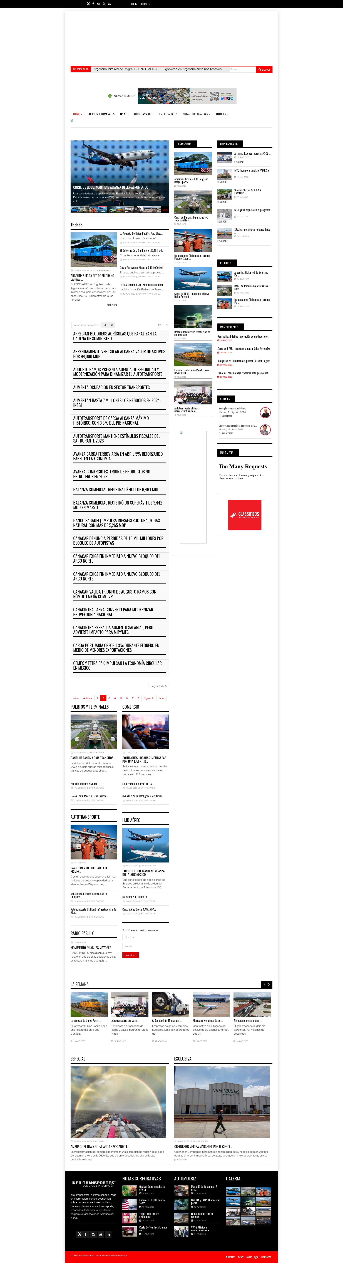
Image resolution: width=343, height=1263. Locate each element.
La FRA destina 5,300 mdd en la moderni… (142, 285)
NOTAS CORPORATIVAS (196, 114)
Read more (112, 305)
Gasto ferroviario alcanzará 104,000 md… (142, 267)
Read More (239, 163)
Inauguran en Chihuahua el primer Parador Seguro (244, 361)
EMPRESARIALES (168, 114)
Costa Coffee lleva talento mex (153, 1229)
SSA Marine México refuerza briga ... (252, 231)
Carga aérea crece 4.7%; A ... (167, 1020)
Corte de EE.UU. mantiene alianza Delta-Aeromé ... (192, 295)
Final (161, 698)
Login (134, 4)
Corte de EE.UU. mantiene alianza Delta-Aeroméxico (143, 873)
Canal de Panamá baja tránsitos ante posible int (243, 373)
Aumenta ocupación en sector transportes (111, 388)
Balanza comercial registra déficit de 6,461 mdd (116, 490)
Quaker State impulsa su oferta (152, 1188)
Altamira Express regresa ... (207, 1020)
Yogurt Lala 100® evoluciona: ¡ (149, 1215)
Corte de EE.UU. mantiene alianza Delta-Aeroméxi (244, 348)
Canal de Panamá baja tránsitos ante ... (251, 288)
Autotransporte (144, 114)
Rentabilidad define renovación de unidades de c (243, 336)
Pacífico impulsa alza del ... (248, 1020)
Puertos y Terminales (101, 114)
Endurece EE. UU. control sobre (152, 1202)
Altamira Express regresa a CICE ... (252, 153)
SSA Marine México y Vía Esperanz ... (247, 192)
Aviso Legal (252, 1257)
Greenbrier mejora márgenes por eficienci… (203, 1147)
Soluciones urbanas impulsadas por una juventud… (144, 760)
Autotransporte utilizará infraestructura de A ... (187, 410)
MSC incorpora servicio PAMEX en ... (252, 172)
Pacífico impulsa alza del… (85, 784)
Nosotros (230, 1257)
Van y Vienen (227, 433)
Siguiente (149, 698)
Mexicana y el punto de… (135, 897)
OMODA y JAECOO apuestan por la (205, 1202)
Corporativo (227, 416)
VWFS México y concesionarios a (200, 1229)
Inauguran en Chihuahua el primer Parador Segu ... (192, 257)
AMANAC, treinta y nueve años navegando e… (100, 1147)
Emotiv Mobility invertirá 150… (138, 784)
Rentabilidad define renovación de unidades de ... (192, 334)
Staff (240, 1257)
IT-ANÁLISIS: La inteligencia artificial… (142, 796)
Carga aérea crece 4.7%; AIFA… (139, 909)
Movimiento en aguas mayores (91, 948)
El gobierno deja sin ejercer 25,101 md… (141, 250)
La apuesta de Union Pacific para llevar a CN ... (191, 372)
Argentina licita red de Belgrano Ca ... (251, 274)
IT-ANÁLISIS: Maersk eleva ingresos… (90, 796)
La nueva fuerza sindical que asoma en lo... (238, 426)
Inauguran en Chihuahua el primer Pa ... (252, 301)
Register (145, 4)
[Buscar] (104, 325)
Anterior (87, 698)
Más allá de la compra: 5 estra (204, 1188)
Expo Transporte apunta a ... (125, 1020)
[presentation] (264, 984)
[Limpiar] (111, 325)
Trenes (124, 114)
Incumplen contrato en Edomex (232, 408)
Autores (221, 114)
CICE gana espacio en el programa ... (252, 211)
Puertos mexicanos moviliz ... (86, 1020)
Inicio (76, 698)
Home (77, 114)
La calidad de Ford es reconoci (202, 1215)
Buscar (265, 69)
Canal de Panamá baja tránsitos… (93, 758)
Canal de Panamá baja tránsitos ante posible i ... (191, 219)
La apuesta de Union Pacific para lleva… (141, 233)
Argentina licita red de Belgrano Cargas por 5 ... (191, 181)
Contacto (266, 1257)
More (165, 209)
